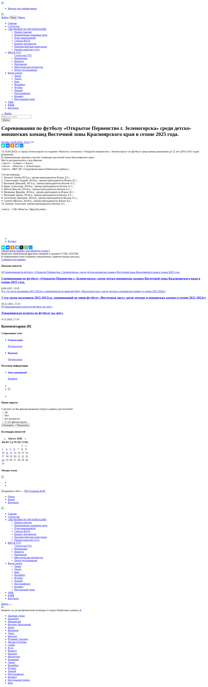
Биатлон (12, 636)
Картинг (12, 653)
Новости (19, 61)
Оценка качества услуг (27, 49)
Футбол (18, 87)
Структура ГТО (23, 55)
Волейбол (19, 84)
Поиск (11, 496)
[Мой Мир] (21, 146)
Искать (6, 120)
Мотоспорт (14, 656)
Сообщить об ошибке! (13, 259)
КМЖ (11, 105)
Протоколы (20, 64)
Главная (12, 23)
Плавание (13, 659)
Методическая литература (28, 67)
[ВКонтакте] (8, 146)
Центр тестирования (25, 70)
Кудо (10, 647)
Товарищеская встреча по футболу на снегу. (32, 313)
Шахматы (13, 630)
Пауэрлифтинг (22, 93)
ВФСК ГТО (14, 52)
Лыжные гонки (16, 615)
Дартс (11, 633)
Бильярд (18, 96)
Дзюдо (17, 78)
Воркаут (12, 650)
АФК (10, 102)
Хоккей (18, 90)
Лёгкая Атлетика (17, 642)
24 (3, 460)
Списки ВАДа (22, 40)
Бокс (17, 81)
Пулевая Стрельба (18, 639)
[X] (21, 247)
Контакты (13, 108)
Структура (14, 26)
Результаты (22, 425)
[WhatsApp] (26, 247)
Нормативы (20, 58)
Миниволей (14, 621)
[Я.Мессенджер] (3, 146)
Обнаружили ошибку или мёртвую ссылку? (25, 250)
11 (7, 452)
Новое (11, 499)
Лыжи (17, 75)
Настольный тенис (24, 99)
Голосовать (8, 425)
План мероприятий (25, 37)
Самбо (11, 645)
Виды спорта (15, 73)
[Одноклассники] (12, 146)
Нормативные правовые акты (30, 35)
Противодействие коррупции (30, 46)
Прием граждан (23, 32)
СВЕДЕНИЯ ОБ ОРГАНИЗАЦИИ (27, 29)
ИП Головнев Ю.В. (35, 491)
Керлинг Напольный (19, 624)
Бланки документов (25, 43)
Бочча (11, 627)
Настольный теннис (19, 680)
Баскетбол (13, 618)
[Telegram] (17, 146)
